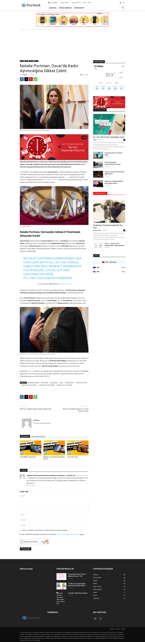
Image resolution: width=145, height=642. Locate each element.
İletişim (89, 2)
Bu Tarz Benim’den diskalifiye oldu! (108, 137)
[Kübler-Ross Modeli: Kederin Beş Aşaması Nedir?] (98, 183)
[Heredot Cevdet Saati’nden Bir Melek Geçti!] (98, 174)
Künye (84, 2)
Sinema (31, 61)
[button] (122, 8)
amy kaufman (44, 382)
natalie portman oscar (81, 382)
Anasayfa (53, 8)
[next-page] (24, 463)
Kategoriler (79, 8)
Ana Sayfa (22, 29)
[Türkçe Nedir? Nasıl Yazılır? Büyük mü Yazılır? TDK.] (61, 576)
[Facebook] (22, 79)
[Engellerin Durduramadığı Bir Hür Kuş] (109, 211)
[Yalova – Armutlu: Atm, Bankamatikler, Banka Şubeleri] (98, 245)
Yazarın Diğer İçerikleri (38, 436)
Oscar (67, 177)
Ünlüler (36, 61)
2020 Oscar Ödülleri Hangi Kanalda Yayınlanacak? (35, 409)
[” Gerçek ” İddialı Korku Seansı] (61, 598)
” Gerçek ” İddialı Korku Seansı (78, 593)
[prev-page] (21, 463)
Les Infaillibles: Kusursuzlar (28, 457)
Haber (29, 29)
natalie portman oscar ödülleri (64, 385)
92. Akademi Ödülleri (51, 180)
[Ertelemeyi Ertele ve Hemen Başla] (98, 155)
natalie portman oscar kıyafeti (46, 385)
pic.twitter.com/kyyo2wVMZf (48, 278)
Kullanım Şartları (74, 534)
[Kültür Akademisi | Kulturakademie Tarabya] (98, 164)
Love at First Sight (72, 457)
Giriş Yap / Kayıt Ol (76, 2)
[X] (26, 79)
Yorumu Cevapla (31, 485)
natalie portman (69, 382)
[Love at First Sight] (77, 448)
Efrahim (25, 74)
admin (95, 139)
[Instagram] (120, 2)
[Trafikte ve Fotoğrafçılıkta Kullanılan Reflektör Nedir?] (61, 586)
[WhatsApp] (35, 79)
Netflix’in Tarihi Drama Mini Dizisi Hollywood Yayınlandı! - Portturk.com (51, 475)
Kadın (26, 61)
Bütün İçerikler (65, 8)
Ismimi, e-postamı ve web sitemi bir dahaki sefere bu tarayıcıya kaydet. (45, 530)
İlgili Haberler (25, 436)
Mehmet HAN (97, 230)
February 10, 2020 (65, 284)
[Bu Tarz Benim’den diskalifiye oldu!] (109, 124)
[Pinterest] (123, 2)
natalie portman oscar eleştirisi (29, 385)
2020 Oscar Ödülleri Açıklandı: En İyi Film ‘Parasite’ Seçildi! (75, 410)
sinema (30, 371)
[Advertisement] (72, 45)
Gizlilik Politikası (61, 534)
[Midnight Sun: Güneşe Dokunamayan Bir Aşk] (54, 448)
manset (61, 382)
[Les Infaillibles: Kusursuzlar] (30, 448)
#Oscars (37, 270)
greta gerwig (54, 382)
